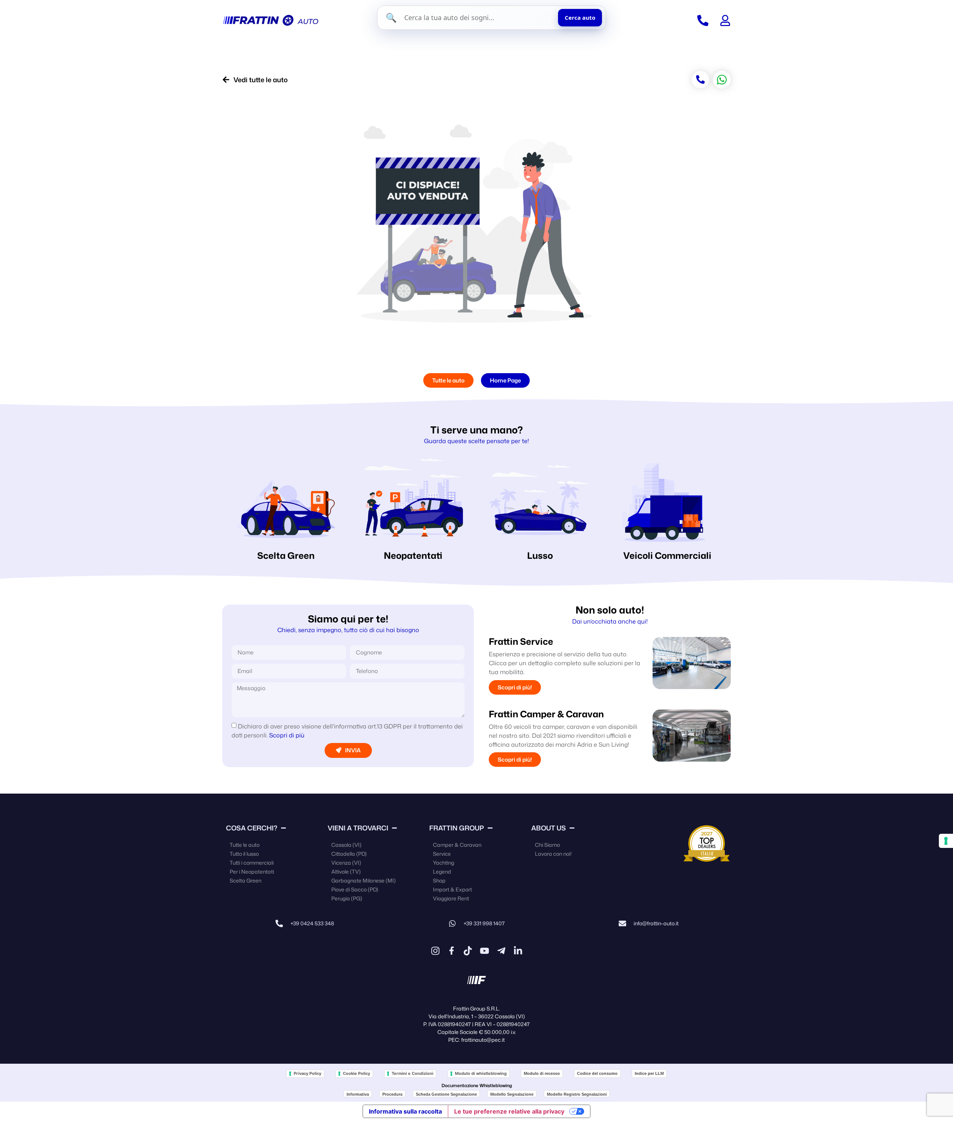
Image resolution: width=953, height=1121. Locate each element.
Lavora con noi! (553, 853)
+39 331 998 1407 (484, 923)
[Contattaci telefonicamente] (279, 923)
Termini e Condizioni (412, 1073)
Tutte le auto (244, 844)
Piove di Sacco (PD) (354, 889)
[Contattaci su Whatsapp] (452, 923)
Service (442, 853)
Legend (442, 871)
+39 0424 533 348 (312, 923)
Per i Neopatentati (252, 871)
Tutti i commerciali (252, 862)
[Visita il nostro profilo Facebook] (451, 951)
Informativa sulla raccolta (405, 1111)
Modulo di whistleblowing (481, 1073)
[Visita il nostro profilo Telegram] (501, 950)
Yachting (443, 862)
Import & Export (452, 889)
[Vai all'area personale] (725, 20)
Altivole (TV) (346, 871)
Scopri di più (287, 735)
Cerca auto (580, 17)
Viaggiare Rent (451, 898)
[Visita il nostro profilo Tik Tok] (467, 950)
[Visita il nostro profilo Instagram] (435, 950)
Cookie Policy (356, 1073)
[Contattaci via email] (622, 923)
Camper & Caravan (457, 844)
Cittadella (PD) (349, 853)
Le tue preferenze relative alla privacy (509, 1111)
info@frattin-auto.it (656, 923)
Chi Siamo (547, 844)
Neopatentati (413, 555)
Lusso (540, 555)
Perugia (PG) (346, 898)
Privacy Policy (307, 1073)
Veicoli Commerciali (667, 555)
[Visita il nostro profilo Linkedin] (518, 950)
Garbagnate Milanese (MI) (363, 880)
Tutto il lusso (244, 853)
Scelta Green (286, 555)
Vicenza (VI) (346, 862)
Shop (439, 880)
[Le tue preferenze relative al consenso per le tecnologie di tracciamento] (946, 841)
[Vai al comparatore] (702, 20)
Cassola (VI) (346, 844)
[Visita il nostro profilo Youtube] (484, 950)
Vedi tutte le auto (260, 79)
